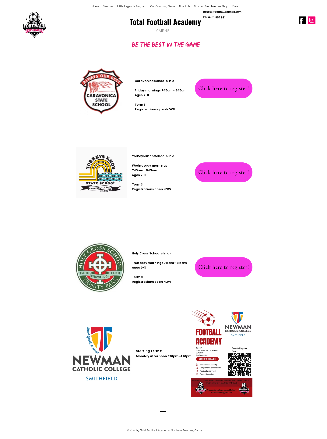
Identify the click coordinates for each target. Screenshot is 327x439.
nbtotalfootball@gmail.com (222, 11)
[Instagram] (311, 20)
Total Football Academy (165, 21)
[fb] (302, 20)
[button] (235, 6)
